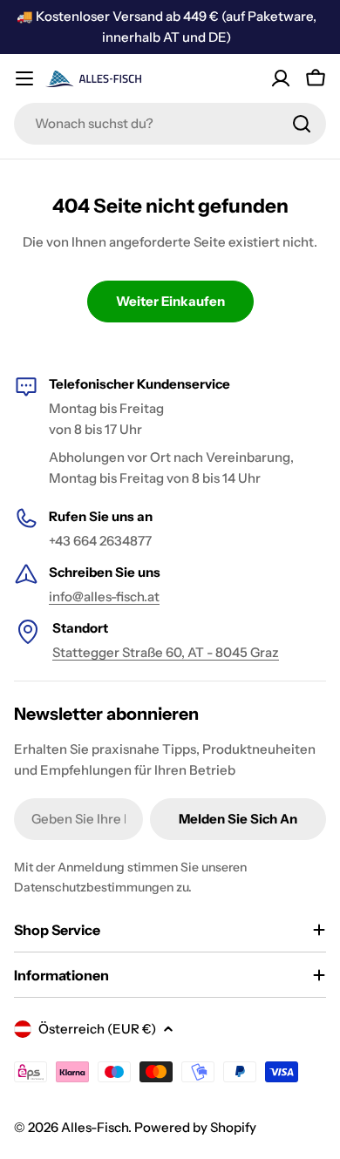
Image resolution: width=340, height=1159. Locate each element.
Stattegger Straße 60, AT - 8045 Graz (165, 652)
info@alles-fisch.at (104, 596)
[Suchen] (301, 123)
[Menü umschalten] (24, 78)
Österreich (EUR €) (97, 1028)
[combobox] (170, 124)
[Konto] (280, 78)
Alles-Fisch (94, 1127)
